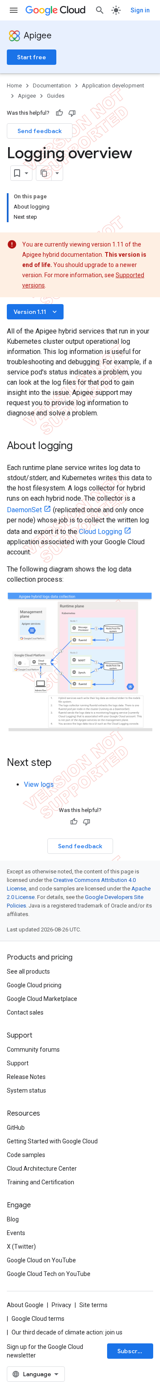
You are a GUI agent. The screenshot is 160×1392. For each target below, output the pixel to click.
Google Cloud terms (38, 1318)
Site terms (93, 1305)
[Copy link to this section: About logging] (81, 446)
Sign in (140, 10)
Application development (113, 85)
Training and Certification (40, 1182)
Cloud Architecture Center (42, 1168)
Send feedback (39, 131)
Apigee (38, 35)
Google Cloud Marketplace (42, 998)
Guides (55, 96)
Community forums (33, 1049)
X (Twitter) (21, 1246)
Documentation (52, 85)
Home (14, 85)
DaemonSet (24, 510)
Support (18, 1063)
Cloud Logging (100, 532)
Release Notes (26, 1076)
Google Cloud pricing (34, 985)
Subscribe (132, 1351)
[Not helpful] (72, 113)
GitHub (16, 1127)
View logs (39, 784)
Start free (31, 57)
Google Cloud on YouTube (41, 1260)
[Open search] (100, 10)
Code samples (26, 1154)
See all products (28, 971)
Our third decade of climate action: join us (67, 1332)
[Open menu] (13, 10)
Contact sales (25, 1012)
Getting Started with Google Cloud (52, 1141)
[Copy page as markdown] (44, 173)
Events (16, 1233)
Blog (13, 1219)
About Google (25, 1305)
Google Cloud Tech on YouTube (48, 1273)
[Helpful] (59, 113)
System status (26, 1090)
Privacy (61, 1305)
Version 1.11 (36, 312)
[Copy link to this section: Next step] (62, 763)
